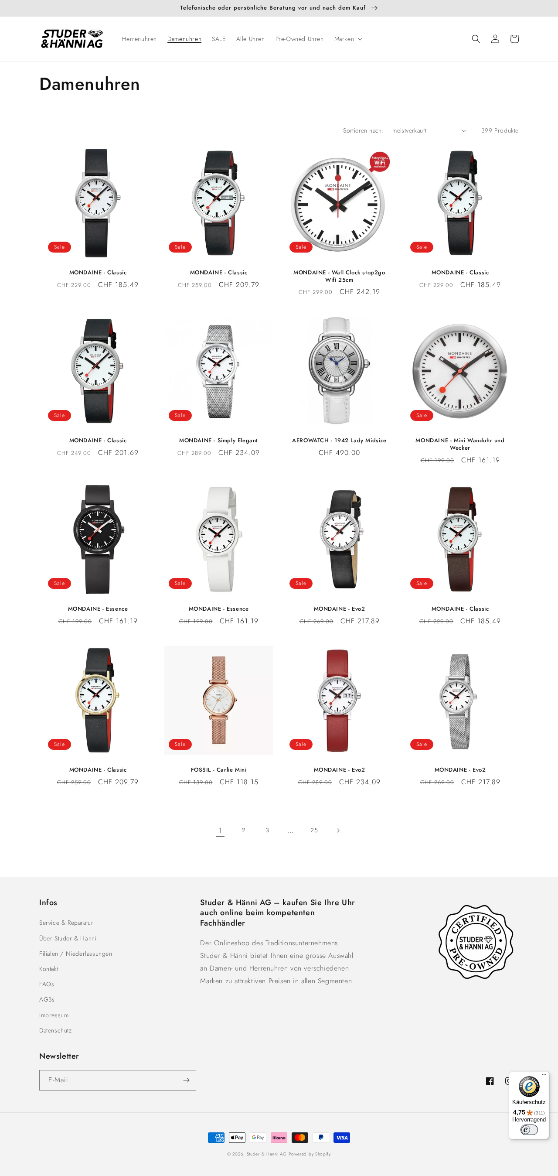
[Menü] (544, 1076)
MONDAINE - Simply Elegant (218, 440)
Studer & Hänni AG (267, 1154)
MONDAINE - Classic (98, 273)
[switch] (529, 1130)
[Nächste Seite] (337, 830)
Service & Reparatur (66, 922)
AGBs (46, 999)
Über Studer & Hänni (67, 938)
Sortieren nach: (363, 130)
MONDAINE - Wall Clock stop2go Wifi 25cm (339, 276)
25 (314, 830)
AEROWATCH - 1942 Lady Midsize (339, 440)
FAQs (46, 984)
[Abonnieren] (186, 1080)
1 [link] (220, 830)
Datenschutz (55, 1030)
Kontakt (48, 968)
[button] (347, 39)
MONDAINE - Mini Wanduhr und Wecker (459, 444)
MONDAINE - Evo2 (339, 609)
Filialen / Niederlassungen (75, 953)
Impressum (53, 1015)
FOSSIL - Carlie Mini (219, 770)
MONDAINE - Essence (98, 609)
